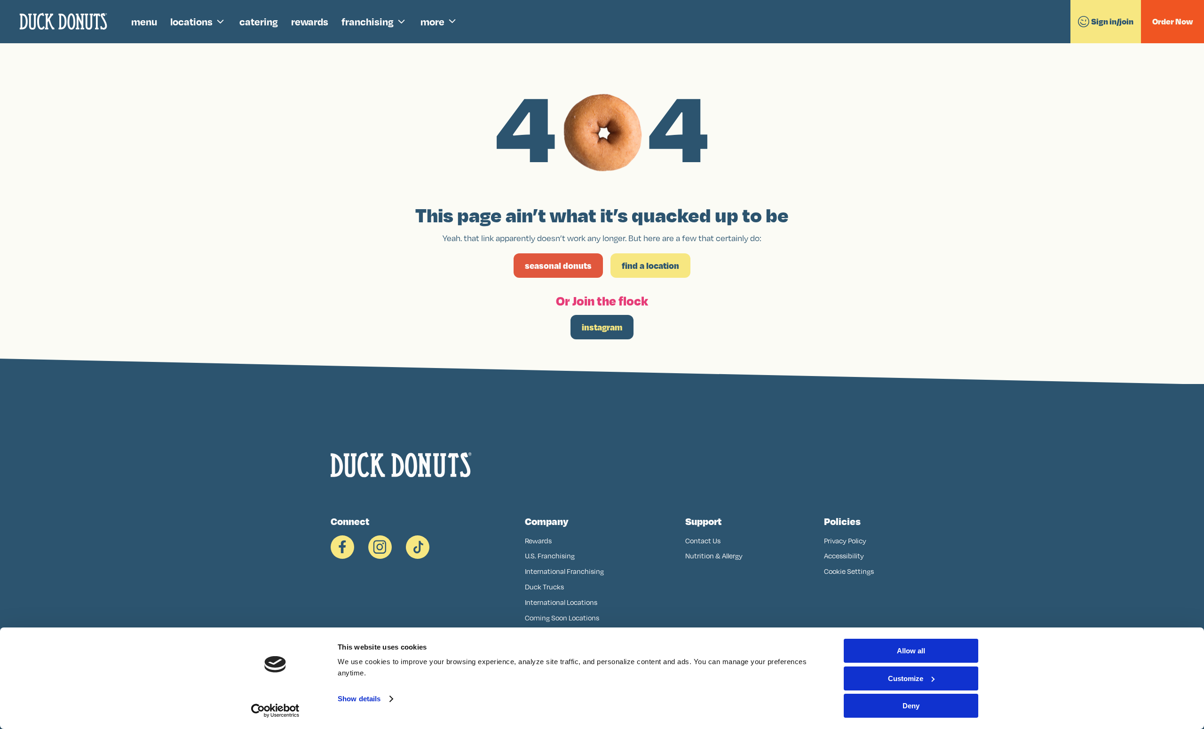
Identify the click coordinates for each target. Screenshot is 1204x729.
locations (191, 21)
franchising (367, 21)
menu (144, 21)
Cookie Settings (849, 571)
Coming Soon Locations (562, 618)
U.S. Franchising (550, 556)
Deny (911, 706)
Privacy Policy (845, 541)
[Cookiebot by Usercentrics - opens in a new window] (275, 711)
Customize (905, 678)
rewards (309, 21)
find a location (650, 265)
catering (258, 21)
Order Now (1172, 21)
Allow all (911, 651)
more (432, 21)
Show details (359, 699)
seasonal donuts (558, 265)
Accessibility (844, 556)
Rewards (538, 541)
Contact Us (703, 541)
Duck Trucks (544, 587)
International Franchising (564, 571)
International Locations (561, 602)
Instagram (602, 327)
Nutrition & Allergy (714, 556)
